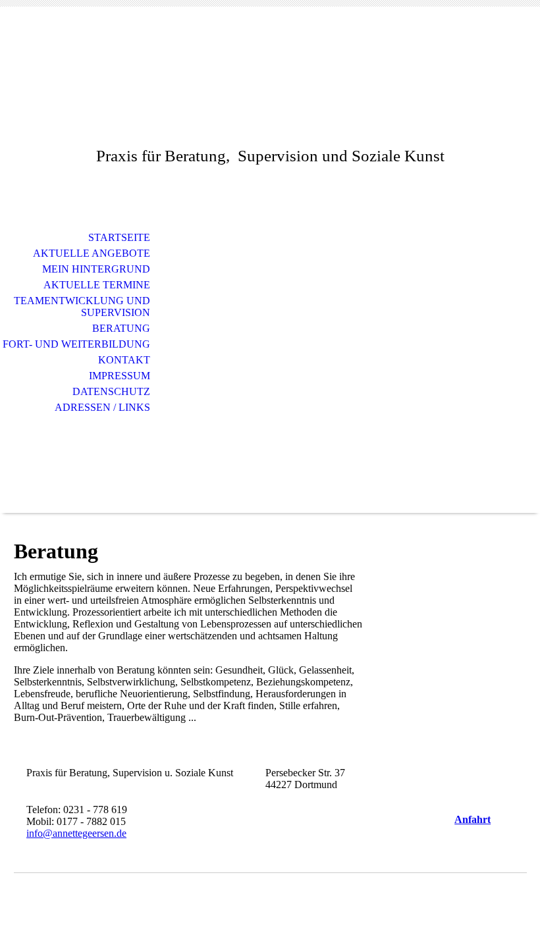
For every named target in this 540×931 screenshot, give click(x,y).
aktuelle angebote (91, 253)
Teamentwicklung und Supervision (82, 306)
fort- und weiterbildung (76, 344)
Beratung (121, 328)
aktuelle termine (96, 284)
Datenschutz (111, 391)
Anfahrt (472, 819)
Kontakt (124, 359)
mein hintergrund (96, 269)
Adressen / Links (102, 407)
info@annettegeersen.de (76, 833)
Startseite (119, 237)
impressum (119, 375)
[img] (270, 365)
